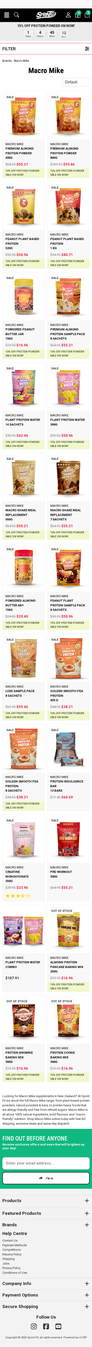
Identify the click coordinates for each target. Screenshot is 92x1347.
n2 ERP (83, 1337)
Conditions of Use (14, 1272)
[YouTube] (58, 1327)
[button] (6, 15)
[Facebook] (47, 1327)
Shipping (8, 1259)
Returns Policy (11, 1254)
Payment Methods (14, 1245)
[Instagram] (35, 1327)
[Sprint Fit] (46, 15)
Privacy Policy (11, 1268)
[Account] (68, 15)
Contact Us (9, 1240)
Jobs (5, 1263)
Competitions (11, 1249)
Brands (7, 60)
